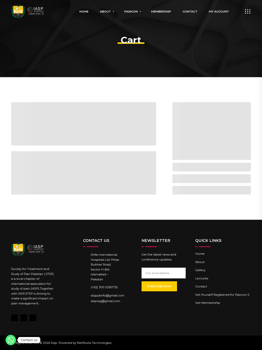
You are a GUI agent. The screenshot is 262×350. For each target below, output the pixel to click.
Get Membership (207, 303)
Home (83, 11)
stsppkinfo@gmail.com (107, 295)
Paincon (131, 11)
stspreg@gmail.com (105, 301)
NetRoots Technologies (94, 343)
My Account (219, 11)
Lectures (201, 278)
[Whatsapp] (11, 340)
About (105, 11)
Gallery (200, 270)
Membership (161, 11)
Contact (190, 11)
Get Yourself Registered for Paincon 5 (222, 295)
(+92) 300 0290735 (104, 287)
